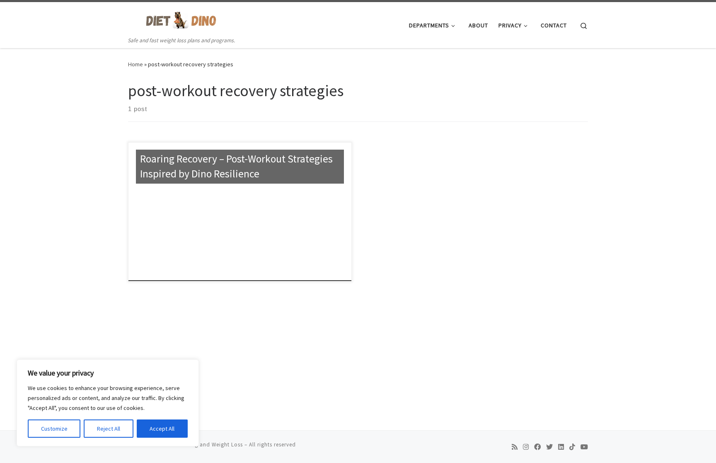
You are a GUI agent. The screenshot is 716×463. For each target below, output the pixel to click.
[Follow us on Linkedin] (561, 447)
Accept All (162, 428)
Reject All (108, 428)
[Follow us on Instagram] (526, 447)
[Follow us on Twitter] (549, 447)
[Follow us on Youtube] (584, 447)
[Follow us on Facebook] (537, 447)
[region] (108, 402)
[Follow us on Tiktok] (572, 447)
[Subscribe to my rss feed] (515, 447)
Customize (54, 428)
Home (135, 64)
